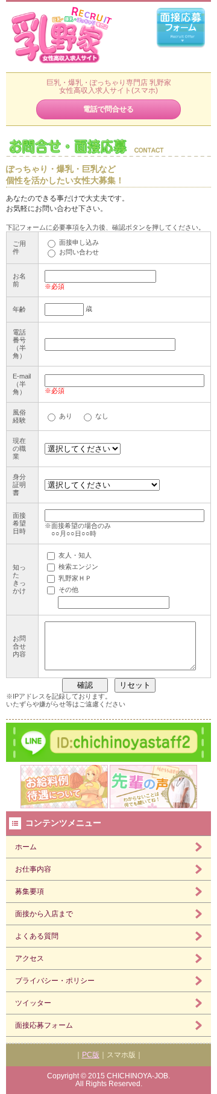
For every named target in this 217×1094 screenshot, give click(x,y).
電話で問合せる (108, 109)
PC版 (90, 1055)
